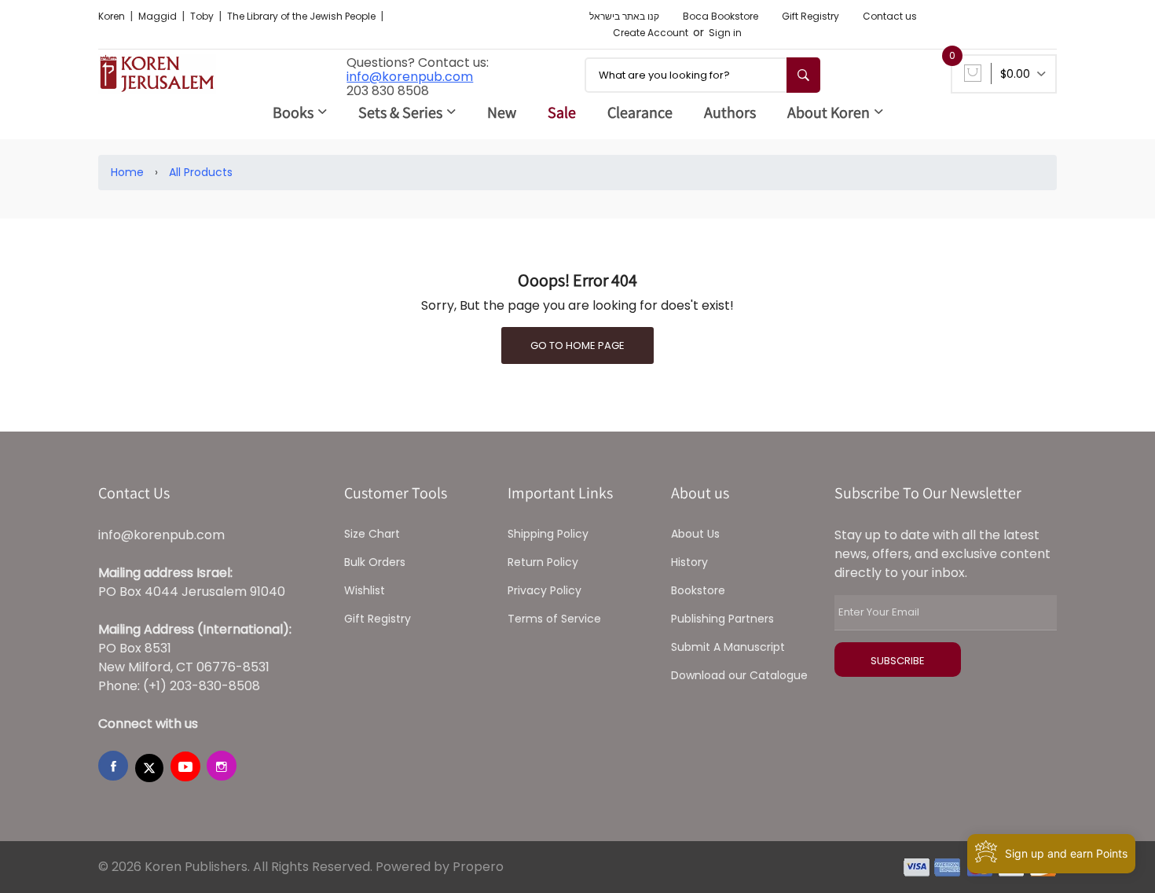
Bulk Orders (374, 562)
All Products (201, 172)
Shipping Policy (548, 534)
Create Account (650, 32)
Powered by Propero (440, 867)
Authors (730, 112)
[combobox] (702, 75)
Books (293, 112)
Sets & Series (400, 112)
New (501, 112)
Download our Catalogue (739, 675)
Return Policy (543, 562)
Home (127, 172)
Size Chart (372, 534)
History (689, 562)
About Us (695, 534)
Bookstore (698, 590)
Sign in (725, 32)
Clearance (640, 112)
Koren (112, 16)
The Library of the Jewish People (302, 16)
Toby (203, 16)
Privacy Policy (544, 590)
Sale (562, 112)
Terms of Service (554, 619)
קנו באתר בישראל (624, 16)
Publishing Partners (722, 619)
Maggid (158, 16)
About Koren (828, 112)
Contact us (890, 16)
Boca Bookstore (720, 16)
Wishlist (364, 590)
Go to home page (577, 345)
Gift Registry (810, 16)
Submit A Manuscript (728, 647)
